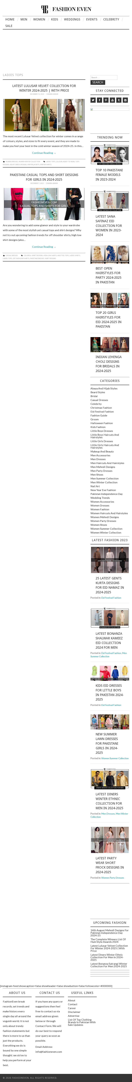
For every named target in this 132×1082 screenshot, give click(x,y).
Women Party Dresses (103, 520)
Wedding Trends (100, 497)
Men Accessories (100, 455)
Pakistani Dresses (37, 258)
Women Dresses (12, 162)
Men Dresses (98, 459)
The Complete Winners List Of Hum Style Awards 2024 (108, 940)
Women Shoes (98, 524)
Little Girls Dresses (101, 441)
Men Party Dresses (101, 470)
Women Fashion (99, 509)
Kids (54, 19)
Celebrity (111, 19)
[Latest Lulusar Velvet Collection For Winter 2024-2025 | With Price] (44, 115)
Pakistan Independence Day (106, 493)
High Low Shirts (50, 255)
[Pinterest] (106, 100)
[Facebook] (99, 100)
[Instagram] (125, 100)
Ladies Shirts (75, 255)
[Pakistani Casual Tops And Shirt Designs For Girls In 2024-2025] (44, 204)
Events (91, 19)
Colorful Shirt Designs (33, 255)
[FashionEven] (66, 9)
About (71, 1000)
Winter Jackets (33, 164)
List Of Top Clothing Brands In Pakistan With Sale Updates (82, 1022)
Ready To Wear (69, 162)
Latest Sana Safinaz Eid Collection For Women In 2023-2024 (109, 225)
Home (10, 19)
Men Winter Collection (103, 482)
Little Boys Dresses (101, 430)
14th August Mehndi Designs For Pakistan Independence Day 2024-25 (109, 933)
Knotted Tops (63, 255)
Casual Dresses (12, 255)
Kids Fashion (97, 426)
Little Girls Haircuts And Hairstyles (104, 446)
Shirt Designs (50, 258)
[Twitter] (93, 100)
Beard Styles (97, 392)
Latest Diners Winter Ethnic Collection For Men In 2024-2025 (106, 957)
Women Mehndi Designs (104, 517)
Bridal (94, 396)
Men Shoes (96, 474)
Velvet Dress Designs (18, 164)
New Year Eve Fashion (103, 490)
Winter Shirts (46, 164)
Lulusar (59, 162)
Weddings (72, 19)
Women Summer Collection (106, 528)
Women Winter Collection (29, 162)
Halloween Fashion (101, 423)
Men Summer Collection (104, 478)
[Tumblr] (118, 100)
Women (39, 19)
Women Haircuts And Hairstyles (109, 513)
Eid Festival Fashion (102, 411)
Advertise (73, 1015)
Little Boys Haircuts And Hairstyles (104, 436)
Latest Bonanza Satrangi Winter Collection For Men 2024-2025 (108, 965)
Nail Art (95, 486)
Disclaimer (74, 1011)
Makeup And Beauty (102, 451)
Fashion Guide (98, 415)
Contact (72, 1004)
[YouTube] (112, 100)
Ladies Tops (50, 162)
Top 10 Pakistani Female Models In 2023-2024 (109, 174)
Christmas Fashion (101, 407)
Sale (9, 26)
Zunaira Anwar (52, 94)
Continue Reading (44, 152)
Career (72, 1008)
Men (23, 19)
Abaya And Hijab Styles (103, 388)
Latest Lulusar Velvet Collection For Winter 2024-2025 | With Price (109, 948)
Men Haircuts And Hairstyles (107, 463)
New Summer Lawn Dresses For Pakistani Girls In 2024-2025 (107, 743)
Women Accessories (102, 501)
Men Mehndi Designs (102, 466)
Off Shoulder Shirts (21, 258)
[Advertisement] (66, 49)
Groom (94, 419)
